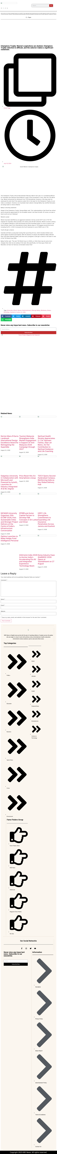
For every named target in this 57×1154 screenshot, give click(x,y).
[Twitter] (5, 8)
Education (23, 14)
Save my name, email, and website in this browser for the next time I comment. (24, 617)
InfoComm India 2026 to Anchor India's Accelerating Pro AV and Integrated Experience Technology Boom (28, 560)
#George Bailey (36, 310)
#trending (6, 312)
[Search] (51, 5)
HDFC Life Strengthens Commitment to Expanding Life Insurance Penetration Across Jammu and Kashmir (46, 519)
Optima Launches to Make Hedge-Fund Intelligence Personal (9, 538)
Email (3, 605)
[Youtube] (7, 8)
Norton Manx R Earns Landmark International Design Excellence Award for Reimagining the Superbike (9, 441)
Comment (4, 580)
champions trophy (15, 312)
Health (43, 14)
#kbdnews (44, 310)
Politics (14, 14)
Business (18, 14)
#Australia (10, 310)
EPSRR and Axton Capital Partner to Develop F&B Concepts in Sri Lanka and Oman (28, 517)
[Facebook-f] (21, 948)
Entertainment (37, 14)
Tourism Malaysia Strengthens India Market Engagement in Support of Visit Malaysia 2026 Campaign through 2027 (27, 442)
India (24, 312)
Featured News (52, 14)
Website (3, 611)
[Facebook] (1, 8)
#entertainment (26, 310)
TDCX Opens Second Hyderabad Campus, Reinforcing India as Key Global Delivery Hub (47, 480)
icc (21, 312)
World (27, 14)
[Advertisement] (28, 32)
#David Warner (17, 310)
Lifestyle (31, 14)
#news (49, 310)
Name (3, 599)
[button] (6, 316)
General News (8, 14)
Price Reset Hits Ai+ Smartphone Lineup (27, 477)
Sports (46, 14)
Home (2, 14)
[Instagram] (3, 8)
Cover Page (7, 108)
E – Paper (28, 17)
